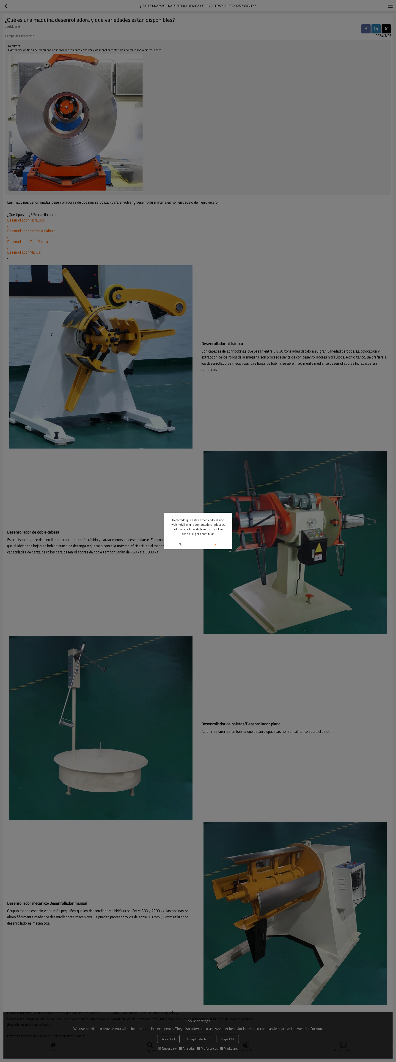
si (215, 544)
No (181, 544)
